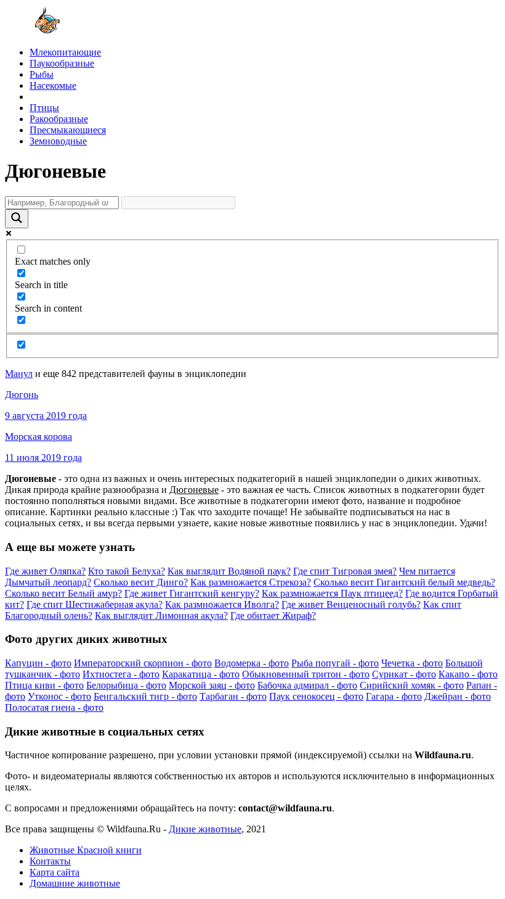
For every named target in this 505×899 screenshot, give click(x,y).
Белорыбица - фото (126, 685)
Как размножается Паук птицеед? (332, 593)
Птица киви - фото (44, 685)
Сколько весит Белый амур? (63, 593)
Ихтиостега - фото (121, 674)
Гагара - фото (394, 696)
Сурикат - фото (404, 674)
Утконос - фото (59, 696)
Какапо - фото (468, 674)
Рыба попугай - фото (335, 663)
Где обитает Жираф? (273, 615)
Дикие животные (205, 829)
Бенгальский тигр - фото (145, 696)
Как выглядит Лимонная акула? (161, 615)
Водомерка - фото (251, 663)
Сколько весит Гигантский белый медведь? (404, 582)
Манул (19, 373)
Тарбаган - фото (233, 696)
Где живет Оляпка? (45, 571)
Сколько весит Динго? (141, 582)
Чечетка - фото (412, 663)
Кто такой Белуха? (126, 571)
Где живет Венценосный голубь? (351, 604)
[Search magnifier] (16, 218)
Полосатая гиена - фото (54, 707)
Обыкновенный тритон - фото (306, 674)
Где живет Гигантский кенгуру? (191, 593)
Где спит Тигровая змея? (345, 571)
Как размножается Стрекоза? (250, 582)
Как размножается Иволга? (222, 604)
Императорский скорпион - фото (143, 663)
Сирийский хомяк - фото (412, 685)
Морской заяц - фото (212, 685)
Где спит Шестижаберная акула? (94, 604)
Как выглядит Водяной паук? (229, 571)
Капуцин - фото (38, 663)
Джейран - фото (457, 696)
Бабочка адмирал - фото (307, 685)
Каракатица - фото (201, 674)
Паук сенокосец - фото (316, 696)
